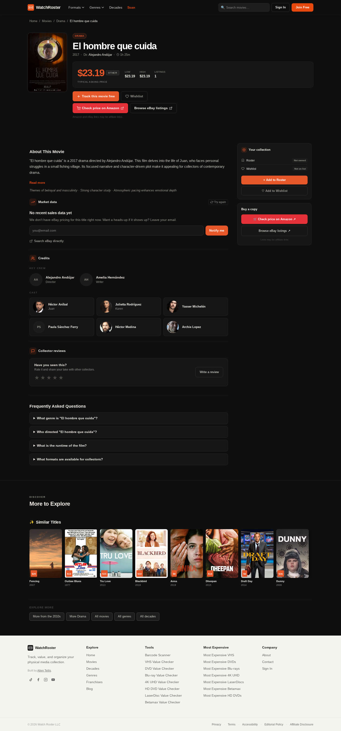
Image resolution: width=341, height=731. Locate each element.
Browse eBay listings (151, 108)
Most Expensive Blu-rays (221, 668)
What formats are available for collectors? (70, 459)
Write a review (209, 372)
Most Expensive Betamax (222, 689)
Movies (47, 21)
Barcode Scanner (157, 655)
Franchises (94, 682)
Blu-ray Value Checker (161, 675)
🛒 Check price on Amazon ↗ (274, 219)
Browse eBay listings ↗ (274, 231)
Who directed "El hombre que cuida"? (67, 432)
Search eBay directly (49, 241)
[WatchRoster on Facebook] (38, 679)
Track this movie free (98, 96)
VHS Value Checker (159, 662)
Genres (95, 7)
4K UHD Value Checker (162, 682)
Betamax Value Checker (162, 702)
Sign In (280, 7)
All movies (102, 616)
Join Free (302, 7)
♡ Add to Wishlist (274, 190)
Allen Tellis (44, 670)
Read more (37, 182)
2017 (76, 54)
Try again (220, 202)
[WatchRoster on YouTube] (53, 679)
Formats (74, 7)
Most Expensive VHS (218, 655)
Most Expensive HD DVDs (222, 695)
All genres (124, 616)
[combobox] (244, 7)
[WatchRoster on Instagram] (45, 679)
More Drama (78, 616)
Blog (89, 689)
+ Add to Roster (274, 180)
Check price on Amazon (100, 108)
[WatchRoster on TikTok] (31, 679)
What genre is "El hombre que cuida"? (67, 418)
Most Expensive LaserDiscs (223, 682)
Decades (115, 7)
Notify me (216, 230)
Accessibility (250, 724)
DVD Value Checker (159, 668)
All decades (148, 616)
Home (33, 21)
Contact (267, 662)
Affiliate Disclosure (301, 724)
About (266, 655)
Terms (231, 724)
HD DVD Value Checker (162, 689)
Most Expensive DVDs (219, 662)
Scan (131, 7)
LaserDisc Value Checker (163, 695)
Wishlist (136, 96)
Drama (60, 21)
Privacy (216, 724)
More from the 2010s (47, 616)
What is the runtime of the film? (62, 445)
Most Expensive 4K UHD (221, 675)
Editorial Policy (273, 724)
